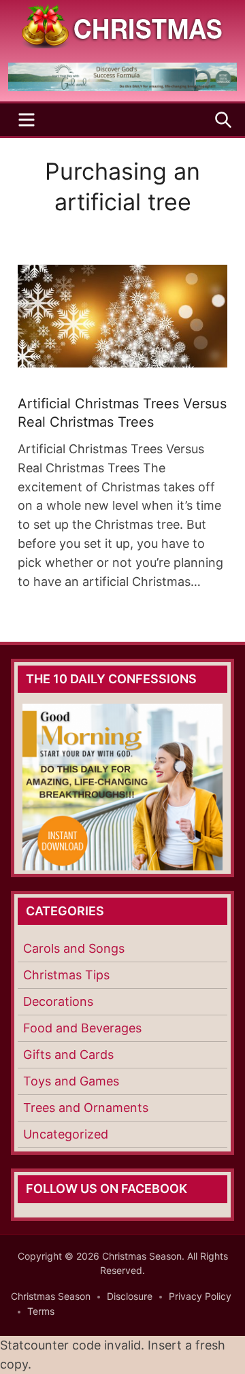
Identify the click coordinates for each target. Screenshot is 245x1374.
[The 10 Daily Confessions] (122, 87)
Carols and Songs (74, 948)
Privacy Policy (200, 1296)
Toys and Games (71, 1081)
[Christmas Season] (122, 25)
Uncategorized (65, 1134)
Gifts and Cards (68, 1054)
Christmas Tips (66, 975)
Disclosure (129, 1296)
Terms (40, 1311)
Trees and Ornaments (85, 1107)
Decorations (58, 1001)
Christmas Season (51, 1296)
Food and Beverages (82, 1028)
